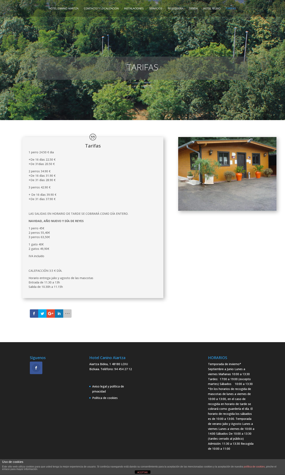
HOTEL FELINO (212, 8)
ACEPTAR (142, 472)
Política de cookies (105, 398)
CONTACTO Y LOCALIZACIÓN (101, 8)
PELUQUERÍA (175, 8)
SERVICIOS (155, 8)
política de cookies (254, 466)
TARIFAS (231, 8)
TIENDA (193, 8)
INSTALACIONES (134, 8)
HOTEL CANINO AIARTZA (63, 8)
